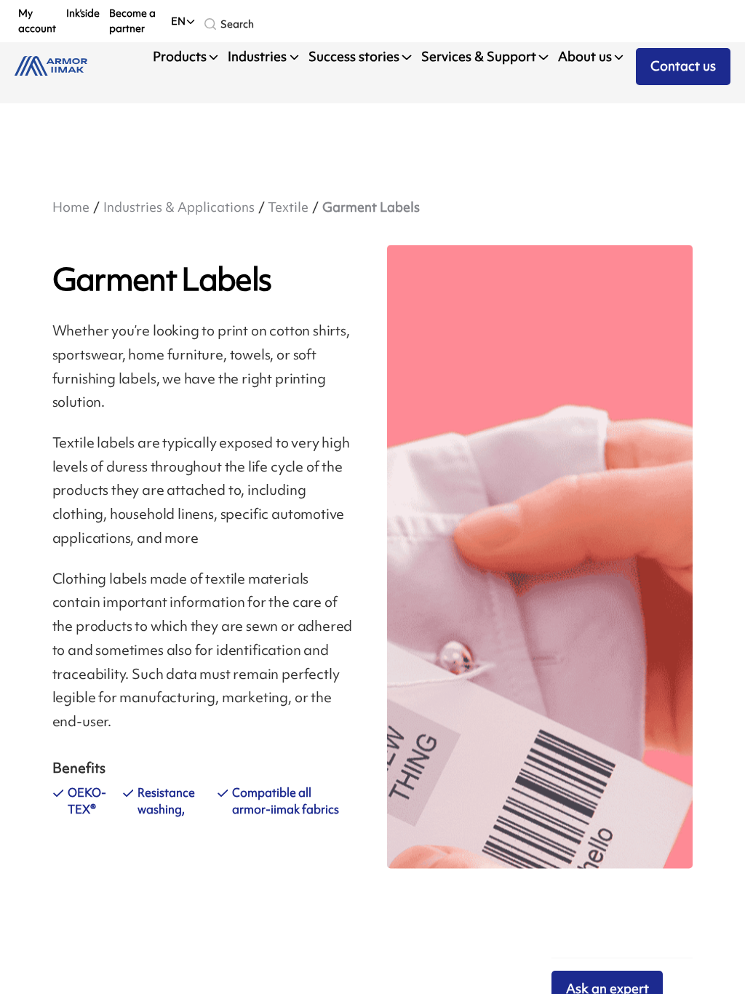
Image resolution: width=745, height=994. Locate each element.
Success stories (353, 56)
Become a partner (132, 20)
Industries (257, 56)
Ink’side (83, 13)
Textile (288, 207)
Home (70, 207)
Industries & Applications (179, 207)
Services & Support (478, 56)
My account (37, 20)
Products (180, 56)
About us (585, 56)
